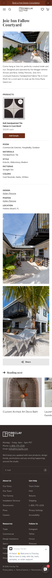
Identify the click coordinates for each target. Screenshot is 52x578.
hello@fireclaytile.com (18, 449)
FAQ (31, 491)
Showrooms (8, 505)
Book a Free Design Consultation (26, 3)
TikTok (31, 534)
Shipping (32, 500)
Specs (5, 543)
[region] (26, 3)
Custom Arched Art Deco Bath (20, 411)
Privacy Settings (36, 510)
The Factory (8, 496)
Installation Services (11, 500)
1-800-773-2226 (17, 446)
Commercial (8, 534)
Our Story (7, 486)
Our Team (7, 491)
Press (5, 510)
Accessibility (34, 515)
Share (28, 362)
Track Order (34, 486)
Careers (6, 515)
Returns (32, 496)
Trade (5, 529)
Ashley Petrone (9, 193)
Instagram (33, 529)
